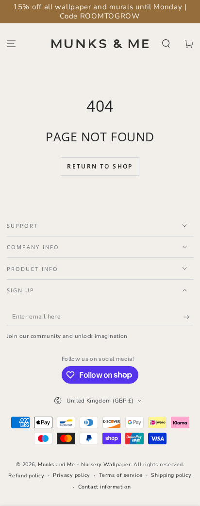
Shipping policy (171, 475)
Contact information (104, 486)
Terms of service (121, 475)
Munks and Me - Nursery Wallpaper (84, 464)
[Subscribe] (188, 317)
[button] (165, 43)
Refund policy (26, 475)
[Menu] (11, 43)
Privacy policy (71, 475)
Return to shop (100, 166)
